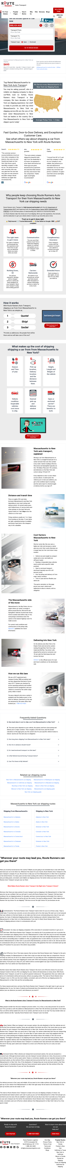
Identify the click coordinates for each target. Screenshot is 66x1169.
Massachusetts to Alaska (11, 822)
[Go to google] (17, 1147)
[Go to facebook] (1, 1147)
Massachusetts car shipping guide (44, 789)
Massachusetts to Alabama (12, 817)
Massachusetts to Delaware (12, 841)
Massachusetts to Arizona (12, 827)
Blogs (48, 12)
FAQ (36, 12)
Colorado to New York (42, 831)
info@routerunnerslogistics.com (30, 1148)
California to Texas (60, 1150)
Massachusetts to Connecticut (13, 836)
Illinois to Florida (60, 1156)
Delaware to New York (42, 841)
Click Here (55, 1134)
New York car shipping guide (33, 792)
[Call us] (54, 16)
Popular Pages (15, 13)
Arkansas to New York (42, 827)
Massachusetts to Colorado (12, 831)
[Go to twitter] (4, 1147)
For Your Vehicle (5, 13)
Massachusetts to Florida (11, 846)
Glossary (42, 12)
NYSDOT (36, 660)
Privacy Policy (47, 1142)
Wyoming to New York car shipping (22, 786)
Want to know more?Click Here (52, 325)
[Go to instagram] (11, 1147)
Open (25, 42)
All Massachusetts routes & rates (46, 67)
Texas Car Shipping (60, 1162)
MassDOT (11, 628)
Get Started (10, 1134)
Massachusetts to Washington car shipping (47, 780)
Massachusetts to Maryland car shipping (46, 783)
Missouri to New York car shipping (21, 789)
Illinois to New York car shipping (44, 786)
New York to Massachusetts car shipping (18, 780)
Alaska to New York (42, 822)
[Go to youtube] (8, 1147)
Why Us (31, 13)
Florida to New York (42, 846)
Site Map (47, 1140)
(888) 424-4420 (15, 25)
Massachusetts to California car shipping (19, 783)
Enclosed (33, 42)
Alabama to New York (42, 817)
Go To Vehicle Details (31, 48)
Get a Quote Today (58, 10)
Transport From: (16, 30)
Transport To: (15, 36)
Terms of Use (47, 1144)
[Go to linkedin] (14, 1147)
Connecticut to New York (43, 836)
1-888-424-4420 (21, 703)
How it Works (24, 13)
